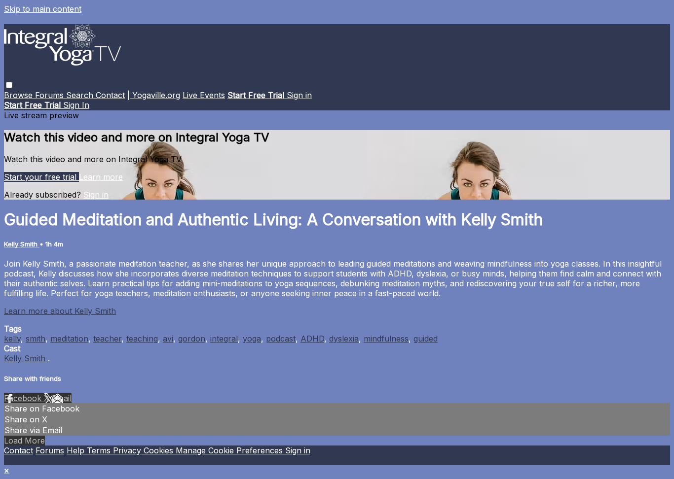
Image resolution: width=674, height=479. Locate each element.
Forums (50, 95)
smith (35, 338)
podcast (281, 338)
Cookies (160, 450)
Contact (110, 95)
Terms (100, 450)
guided (425, 338)
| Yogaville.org (153, 95)
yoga (252, 338)
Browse (19, 95)
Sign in (299, 95)
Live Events (204, 95)
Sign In (76, 105)
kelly (12, 338)
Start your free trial (41, 177)
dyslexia (344, 338)
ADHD (312, 338)
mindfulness (386, 338)
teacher (107, 338)
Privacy (128, 450)
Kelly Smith (21, 244)
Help (77, 450)
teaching (142, 338)
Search (81, 95)
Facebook (24, 398)
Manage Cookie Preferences (230, 450)
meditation (69, 338)
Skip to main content (42, 9)
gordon (191, 338)
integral (224, 338)
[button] (9, 85)
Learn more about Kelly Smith (60, 311)
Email (62, 398)
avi (168, 338)
